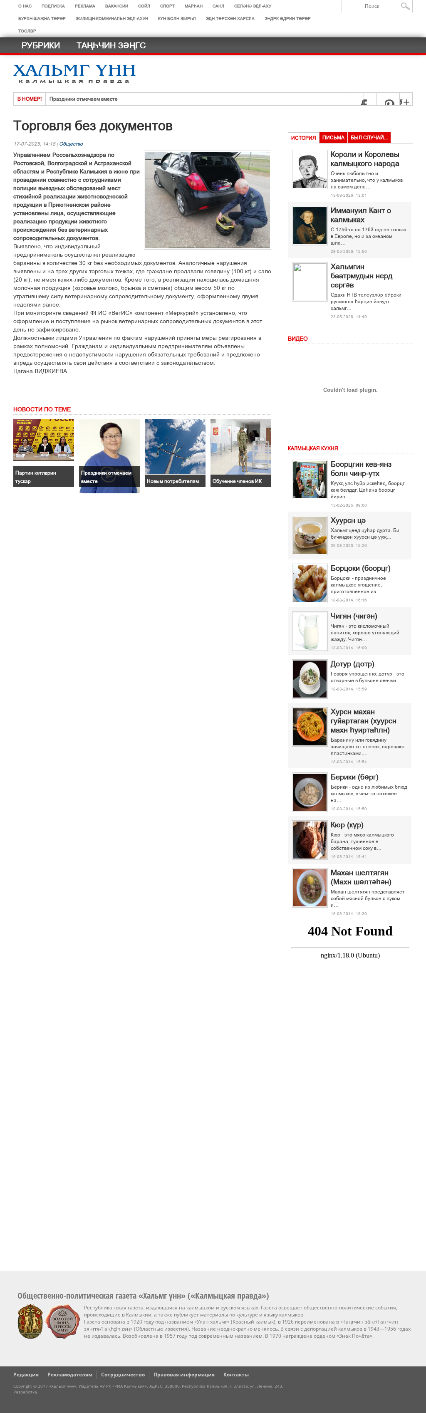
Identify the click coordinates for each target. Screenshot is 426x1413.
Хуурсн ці (348, 520)
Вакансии (116, 6)
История (303, 138)
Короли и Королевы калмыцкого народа (365, 159)
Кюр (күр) (347, 825)
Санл (218, 6)
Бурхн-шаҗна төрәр (42, 18)
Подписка (53, 6)
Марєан (194, 6)
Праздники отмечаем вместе (84, 99)
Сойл (144, 6)
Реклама (85, 6)
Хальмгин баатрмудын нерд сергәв (362, 275)
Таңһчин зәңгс (111, 45)
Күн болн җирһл (177, 18)
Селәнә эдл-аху (252, 6)
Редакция (26, 1374)
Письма (333, 138)
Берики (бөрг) (355, 777)
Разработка (25, 1392)
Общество (71, 144)
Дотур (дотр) (352, 664)
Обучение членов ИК (237, 481)
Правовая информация (184, 1374)
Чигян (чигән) (354, 616)
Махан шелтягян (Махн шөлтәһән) (361, 877)
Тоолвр (27, 31)
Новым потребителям (173, 481)
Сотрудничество (123, 1374)
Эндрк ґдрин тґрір (288, 18)
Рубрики (41, 45)
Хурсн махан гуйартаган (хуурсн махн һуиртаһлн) (363, 721)
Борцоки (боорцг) (361, 568)
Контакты (236, 1374)
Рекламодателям (69, 1374)
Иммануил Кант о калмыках (361, 215)
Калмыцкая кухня (313, 448)
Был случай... (369, 138)
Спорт (167, 6)
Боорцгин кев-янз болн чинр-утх (361, 469)
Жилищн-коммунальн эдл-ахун (112, 18)
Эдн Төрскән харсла (230, 18)
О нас (25, 6)
